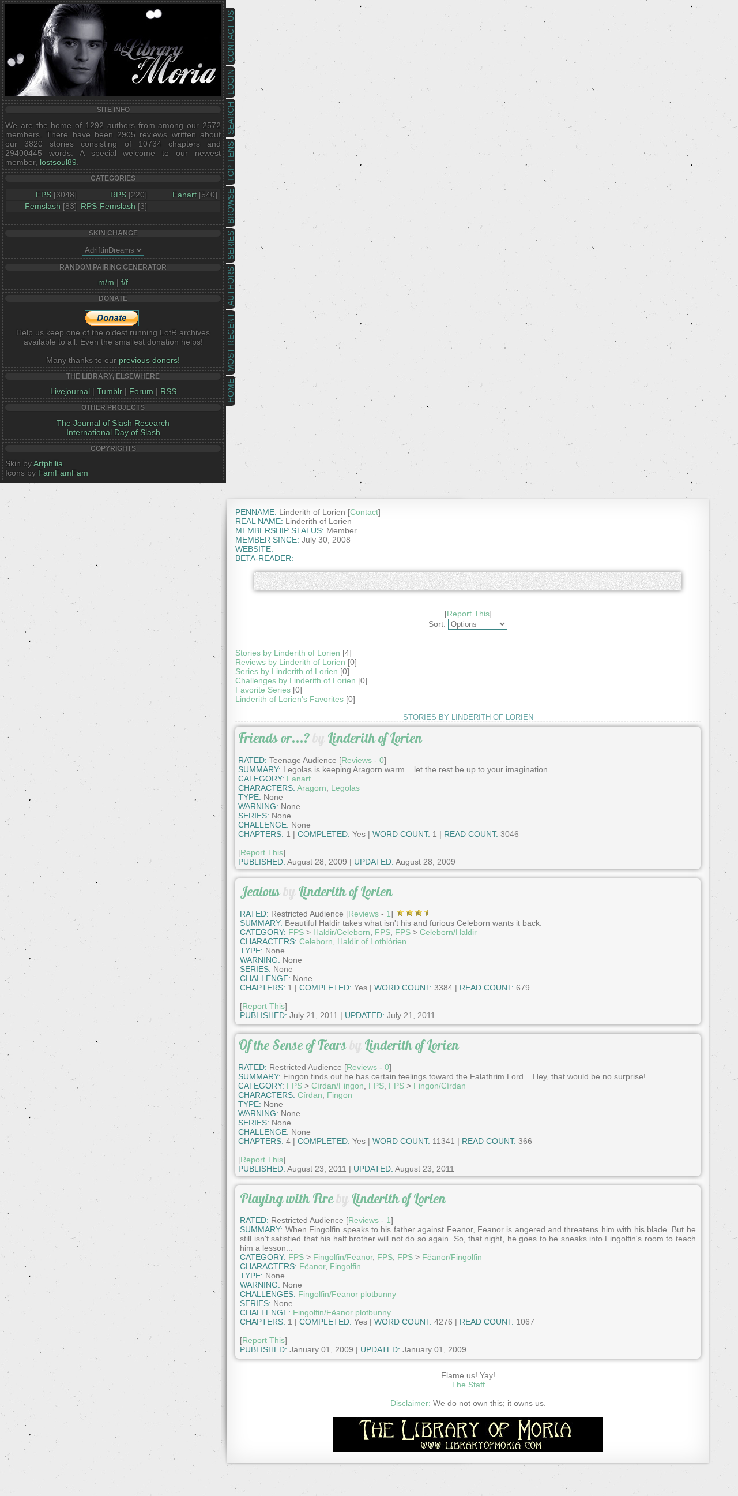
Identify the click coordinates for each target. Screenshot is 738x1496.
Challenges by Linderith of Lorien (295, 680)
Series (230, 245)
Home (230, 391)
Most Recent (230, 342)
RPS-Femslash (108, 206)
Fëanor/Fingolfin (452, 1257)
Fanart (184, 194)
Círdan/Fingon (337, 1085)
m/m (106, 282)
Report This (468, 613)
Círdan (310, 1094)
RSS (168, 391)
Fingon (339, 1094)
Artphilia (48, 463)
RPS (118, 194)
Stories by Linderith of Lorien (287, 652)
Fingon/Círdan (439, 1085)
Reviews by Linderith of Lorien (290, 662)
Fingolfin (345, 1266)
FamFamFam (63, 472)
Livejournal (70, 391)
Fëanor (312, 1266)
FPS (43, 194)
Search (230, 118)
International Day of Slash (113, 432)
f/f (124, 282)
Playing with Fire (286, 1198)
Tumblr (109, 391)
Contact (364, 512)
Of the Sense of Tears (292, 1045)
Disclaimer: (410, 1403)
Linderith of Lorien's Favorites (289, 699)
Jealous (260, 891)
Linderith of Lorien (374, 738)
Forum (141, 391)
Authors (230, 286)
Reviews (356, 760)
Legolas (345, 787)
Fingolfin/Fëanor (342, 1257)
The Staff (468, 1384)
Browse (230, 206)
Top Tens (230, 161)
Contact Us (230, 36)
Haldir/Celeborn (341, 932)
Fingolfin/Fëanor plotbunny (347, 1294)
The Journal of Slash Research (113, 423)
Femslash (43, 206)
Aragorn (311, 787)
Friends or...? (274, 738)
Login (230, 82)
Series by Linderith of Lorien (286, 671)
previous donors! (149, 360)
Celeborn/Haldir (448, 932)
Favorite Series (263, 689)
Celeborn (316, 941)
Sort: (437, 624)
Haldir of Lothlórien (371, 941)
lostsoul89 (58, 162)
